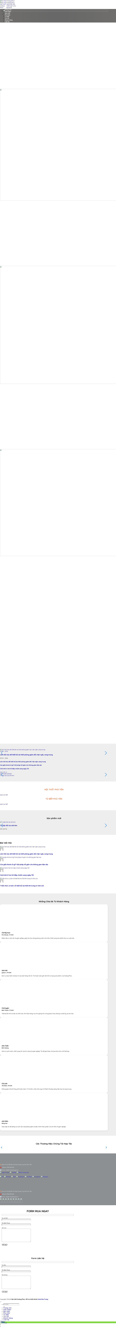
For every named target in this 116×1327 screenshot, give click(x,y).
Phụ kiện (7, 15)
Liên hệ (7, 22)
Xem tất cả (3, 772)
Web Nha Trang (43, 1299)
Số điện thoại (6, 1223)
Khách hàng (8, 20)
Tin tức (7, 18)
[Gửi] (4, 1306)
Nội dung (4, 1275)
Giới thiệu (8, 11)
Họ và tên (5, 1218)
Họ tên (4, 1265)
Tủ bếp (7, 16)
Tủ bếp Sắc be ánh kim (8, 825)
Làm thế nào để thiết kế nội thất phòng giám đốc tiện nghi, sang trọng (26, 755)
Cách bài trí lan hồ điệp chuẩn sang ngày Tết (14, 769)
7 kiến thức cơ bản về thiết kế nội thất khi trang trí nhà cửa (22, 886)
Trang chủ (8, 10)
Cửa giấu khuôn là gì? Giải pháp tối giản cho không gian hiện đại (21, 765)
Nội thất (7, 13)
